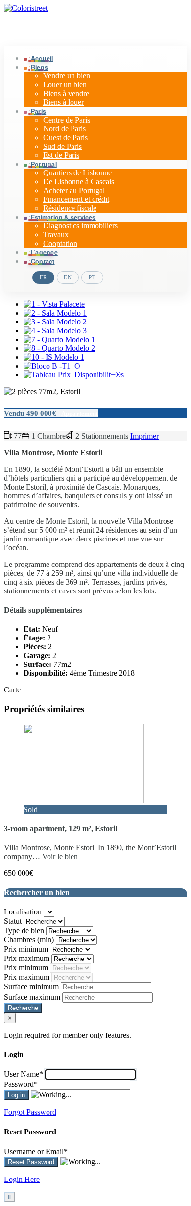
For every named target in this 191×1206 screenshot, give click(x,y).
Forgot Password (30, 1112)
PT (92, 277)
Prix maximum (27, 958)
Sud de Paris (62, 146)
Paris (38, 111)
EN (68, 277)
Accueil (42, 58)
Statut (14, 921)
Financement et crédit (76, 199)
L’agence (44, 252)
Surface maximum (33, 997)
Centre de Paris (66, 120)
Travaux (56, 234)
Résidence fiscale (69, 208)
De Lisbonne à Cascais (78, 181)
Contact (43, 261)
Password (21, 1084)
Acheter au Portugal (74, 190)
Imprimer (144, 436)
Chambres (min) (30, 939)
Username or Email (36, 1151)
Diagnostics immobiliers (80, 226)
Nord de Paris (64, 128)
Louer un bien (65, 84)
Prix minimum (27, 949)
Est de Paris (61, 155)
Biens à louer (63, 102)
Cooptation (60, 243)
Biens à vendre (66, 93)
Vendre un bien (66, 76)
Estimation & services (63, 217)
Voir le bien (60, 856)
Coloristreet (34, 29)
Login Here (22, 1179)
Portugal (44, 164)
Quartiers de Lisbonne (77, 173)
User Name (23, 1074)
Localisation (24, 912)
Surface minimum (32, 987)
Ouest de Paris (65, 137)
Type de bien (25, 930)
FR (43, 277)
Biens (39, 67)
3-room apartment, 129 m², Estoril (60, 828)
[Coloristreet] (26, 8)
